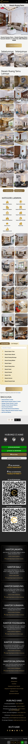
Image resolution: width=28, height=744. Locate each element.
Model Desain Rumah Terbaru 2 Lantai (11, 401)
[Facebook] (7, 730)
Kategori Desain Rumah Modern (9, 405)
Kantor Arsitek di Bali (14, 575)
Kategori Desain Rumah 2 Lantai (10, 403)
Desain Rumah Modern (7, 406)
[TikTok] (15, 730)
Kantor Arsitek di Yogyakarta (14, 631)
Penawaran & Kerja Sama (14, 458)
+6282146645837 (14, 467)
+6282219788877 (14, 473)
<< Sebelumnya (8, 191)
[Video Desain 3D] (15, 742)
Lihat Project (14, 45)
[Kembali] (2, 5)
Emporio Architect (8, 738)
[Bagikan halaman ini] (18, 742)
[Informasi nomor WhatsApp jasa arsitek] (22, 742)
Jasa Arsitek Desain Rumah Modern (10, 408)
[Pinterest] (17, 730)
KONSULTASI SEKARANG (14, 389)
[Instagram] (10, 730)
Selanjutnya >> (19, 191)
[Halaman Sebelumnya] (8, 742)
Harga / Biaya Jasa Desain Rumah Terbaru (12, 410)
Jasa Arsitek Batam (6, 412)
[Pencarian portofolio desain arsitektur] (12, 742)
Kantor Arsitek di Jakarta (14, 556)
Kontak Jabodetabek (14, 447)
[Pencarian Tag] (5, 5)
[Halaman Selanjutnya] (25, 742)
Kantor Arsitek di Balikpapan (14, 668)
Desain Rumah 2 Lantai (7, 399)
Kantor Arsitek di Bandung (14, 594)
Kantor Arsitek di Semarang (14, 650)
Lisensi (19, 392)
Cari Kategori (14, 343)
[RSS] (22, 730)
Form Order (14, 454)
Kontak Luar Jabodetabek (14, 450)
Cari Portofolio (5, 343)
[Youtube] (12, 730)
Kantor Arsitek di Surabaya (14, 612)
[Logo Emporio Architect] (4, 1)
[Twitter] (19, 731)
